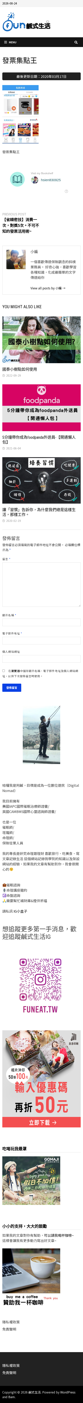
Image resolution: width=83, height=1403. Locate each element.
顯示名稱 (9, 615)
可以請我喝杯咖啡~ (59, 1235)
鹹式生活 (34, 1392)
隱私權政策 (11, 1321)
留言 (6, 559)
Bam (11, 1396)
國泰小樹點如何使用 (19, 369)
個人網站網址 (11, 652)
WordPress (67, 1392)
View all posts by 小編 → (47, 288)
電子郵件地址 (12, 633)
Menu (12, 42)
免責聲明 (9, 1329)
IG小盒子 (20, 911)
